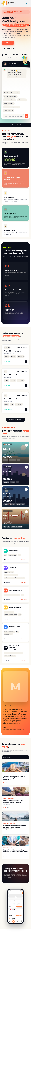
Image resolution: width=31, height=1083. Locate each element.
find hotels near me (8, 110)
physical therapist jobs (9, 99)
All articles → (7, 757)
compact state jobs (8, 103)
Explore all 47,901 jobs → (15, 420)
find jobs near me (22, 100)
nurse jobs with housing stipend (11, 107)
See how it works (9, 48)
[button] (15, 354)
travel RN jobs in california (10, 96)
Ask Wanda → (8, 43)
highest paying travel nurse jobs (11, 92)
